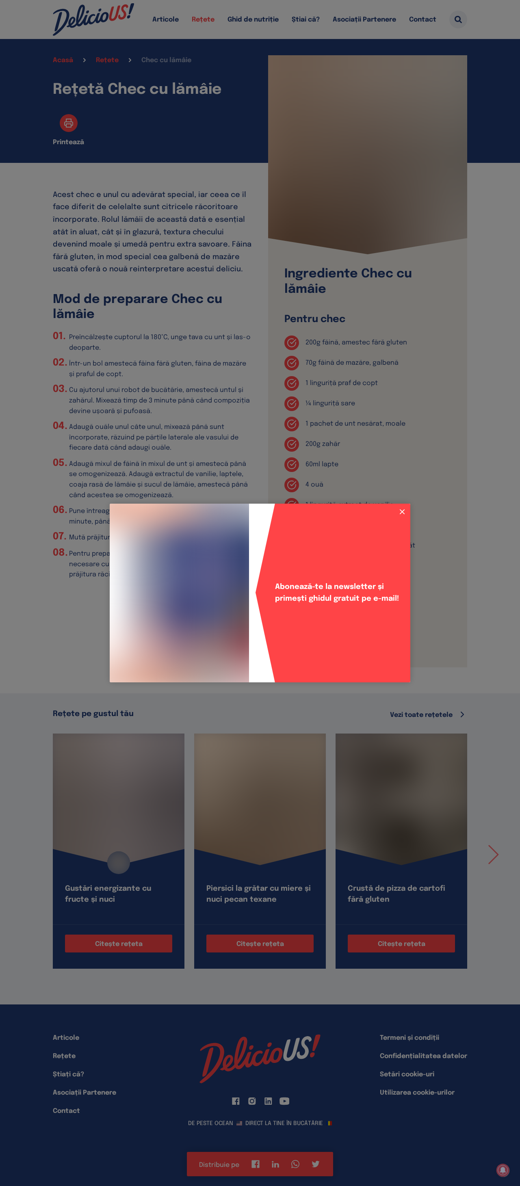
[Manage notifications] (502, 1170)
